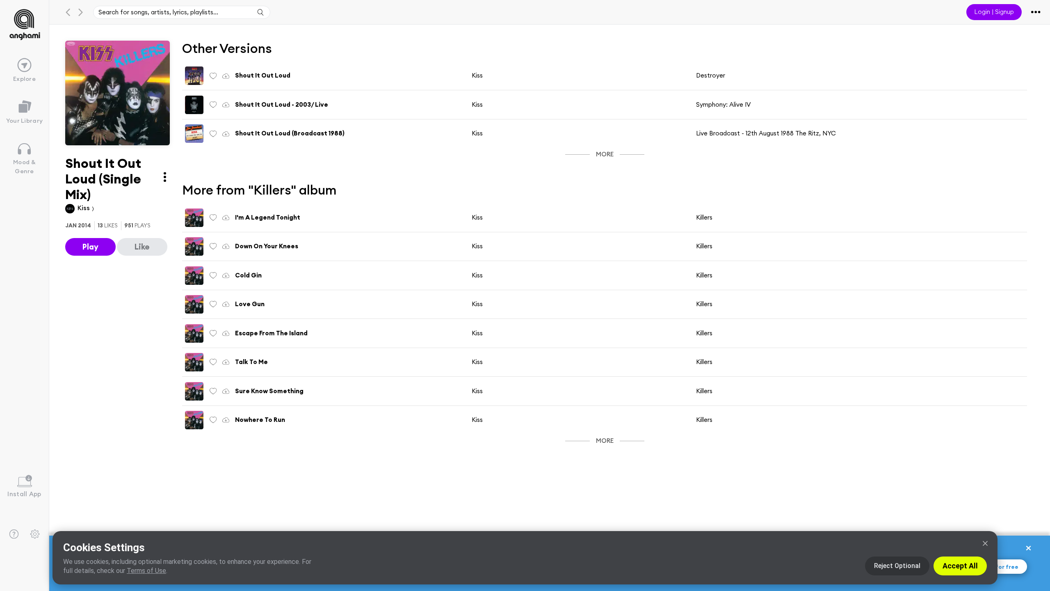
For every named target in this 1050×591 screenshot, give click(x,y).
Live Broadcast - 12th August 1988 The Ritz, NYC (766, 133)
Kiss (84, 208)
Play (90, 247)
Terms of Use (146, 571)
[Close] (985, 543)
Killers (704, 217)
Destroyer (710, 75)
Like (142, 247)
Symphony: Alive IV (723, 104)
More (605, 154)
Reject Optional (897, 566)
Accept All (960, 565)
